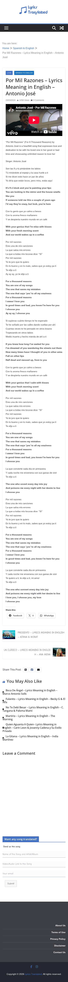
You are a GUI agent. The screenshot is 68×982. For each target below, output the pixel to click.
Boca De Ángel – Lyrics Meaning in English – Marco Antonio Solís (30, 692)
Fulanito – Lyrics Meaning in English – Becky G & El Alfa (34, 700)
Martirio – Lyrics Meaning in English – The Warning (29, 717)
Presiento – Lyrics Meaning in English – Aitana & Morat (41, 634)
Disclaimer (59, 945)
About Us (60, 925)
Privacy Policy (57, 939)
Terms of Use (58, 932)
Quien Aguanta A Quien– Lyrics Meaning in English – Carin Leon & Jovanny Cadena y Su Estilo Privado (32, 728)
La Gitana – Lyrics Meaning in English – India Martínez (30, 738)
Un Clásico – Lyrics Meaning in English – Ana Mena (27, 652)
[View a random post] (61, 28)
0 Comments (38, 100)
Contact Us (59, 952)
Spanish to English (24, 73)
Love (9, 73)
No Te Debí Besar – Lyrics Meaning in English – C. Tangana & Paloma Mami (33, 709)
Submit (10, 883)
